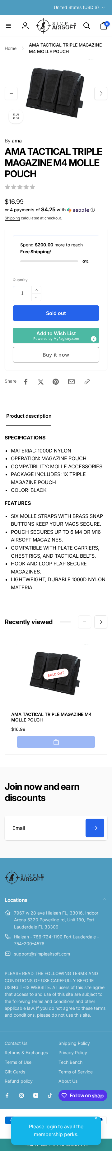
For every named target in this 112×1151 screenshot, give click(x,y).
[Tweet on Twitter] (41, 382)
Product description (28, 416)
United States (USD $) (76, 7)
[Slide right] (100, 93)
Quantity (20, 280)
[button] (56, 1145)
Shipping (12, 218)
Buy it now (56, 355)
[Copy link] (87, 382)
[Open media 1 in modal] (56, 93)
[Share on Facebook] (26, 382)
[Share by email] (71, 381)
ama (13, 140)
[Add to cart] (56, 742)
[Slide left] (11, 93)
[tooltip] (93, 339)
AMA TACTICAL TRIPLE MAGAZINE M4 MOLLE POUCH (51, 717)
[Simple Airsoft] (24, 883)
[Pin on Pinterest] (56, 382)
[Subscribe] (95, 828)
